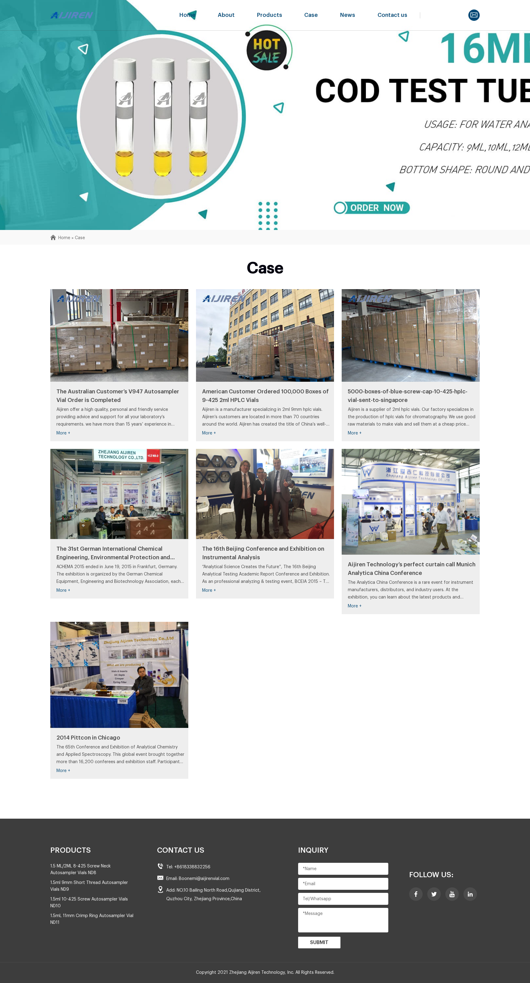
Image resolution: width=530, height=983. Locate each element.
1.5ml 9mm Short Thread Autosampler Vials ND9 (89, 886)
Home (187, 15)
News (347, 15)
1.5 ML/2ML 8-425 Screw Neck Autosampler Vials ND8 (80, 869)
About (226, 15)
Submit (319, 942)
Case (311, 15)
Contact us (392, 15)
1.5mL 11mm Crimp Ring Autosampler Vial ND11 (91, 919)
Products (269, 15)
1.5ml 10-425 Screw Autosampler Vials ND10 (89, 902)
